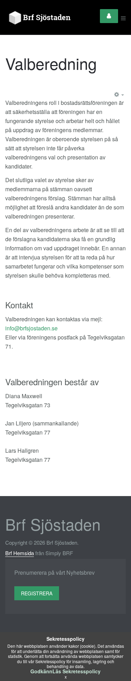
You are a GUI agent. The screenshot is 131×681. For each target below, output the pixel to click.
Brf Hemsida (19, 553)
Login (109, 16)
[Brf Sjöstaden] (38, 18)
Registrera (36, 593)
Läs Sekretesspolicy (76, 671)
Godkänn (41, 671)
